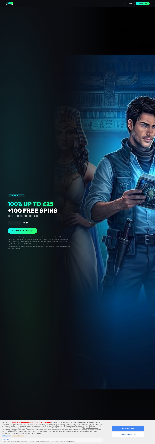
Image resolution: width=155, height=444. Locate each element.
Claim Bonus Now (20, 231)
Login (129, 3)
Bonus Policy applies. (14, 248)
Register (143, 3)
